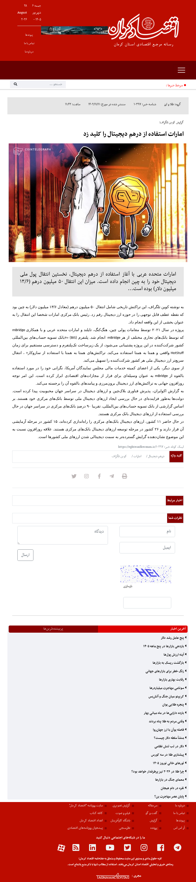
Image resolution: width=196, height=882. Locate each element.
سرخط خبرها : (174, 85)
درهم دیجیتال (155, 456)
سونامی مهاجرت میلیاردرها (167, 688)
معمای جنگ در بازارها (170, 780)
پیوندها (29, 35)
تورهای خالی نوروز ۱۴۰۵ (169, 763)
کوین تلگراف (119, 456)
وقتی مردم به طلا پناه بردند (167, 721)
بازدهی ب (157, 86)
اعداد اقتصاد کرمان (91, 820)
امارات (137, 456)
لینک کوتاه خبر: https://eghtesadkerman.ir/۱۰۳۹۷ (151, 447)
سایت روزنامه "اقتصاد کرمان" (86, 805)
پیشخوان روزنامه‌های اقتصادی (85, 828)
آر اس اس (179, 828)
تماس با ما (29, 43)
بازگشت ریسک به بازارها (169, 663)
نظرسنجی (124, 828)
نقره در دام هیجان (173, 788)
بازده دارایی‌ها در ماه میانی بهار (164, 713)
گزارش (153, 820)
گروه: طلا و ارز (172, 104)
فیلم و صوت (123, 813)
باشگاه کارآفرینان (120, 820)
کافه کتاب (96, 813)
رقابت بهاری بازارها (172, 680)
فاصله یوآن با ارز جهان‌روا (169, 730)
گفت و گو (151, 813)
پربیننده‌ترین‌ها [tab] (53, 629)
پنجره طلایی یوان (173, 705)
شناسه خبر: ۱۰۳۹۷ (145, 104)
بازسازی (127, 586)
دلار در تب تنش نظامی (169, 746)
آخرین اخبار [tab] (178, 629)
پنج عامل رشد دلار (173, 638)
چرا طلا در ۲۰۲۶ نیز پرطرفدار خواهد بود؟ (158, 772)
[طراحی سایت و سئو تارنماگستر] (107, 876)
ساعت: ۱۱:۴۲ (72, 104)
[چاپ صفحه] (124, 478)
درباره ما (29, 51)
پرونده (153, 828)
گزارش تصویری (121, 805)
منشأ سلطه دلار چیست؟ (169, 738)
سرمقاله (152, 805)
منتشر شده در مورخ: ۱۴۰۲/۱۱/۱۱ (107, 104)
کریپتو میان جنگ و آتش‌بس (167, 696)
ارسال (25, 555)
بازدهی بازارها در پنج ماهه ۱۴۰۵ (164, 646)
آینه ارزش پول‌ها (174, 655)
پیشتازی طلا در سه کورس (168, 755)
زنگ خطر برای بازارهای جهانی (165, 671)
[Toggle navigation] (181, 70)
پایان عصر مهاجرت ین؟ (169, 796)
